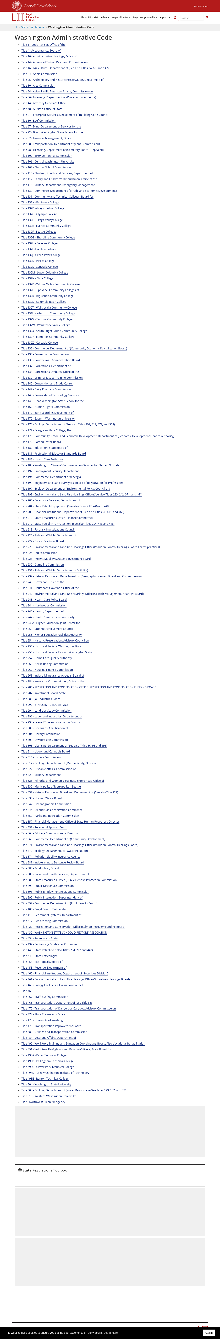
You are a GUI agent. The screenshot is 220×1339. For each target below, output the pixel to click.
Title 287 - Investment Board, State (43, 693)
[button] (207, 17)
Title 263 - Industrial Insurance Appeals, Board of (52, 675)
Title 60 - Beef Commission (38, 120)
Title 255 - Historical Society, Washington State (51, 646)
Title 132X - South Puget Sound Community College (54, 331)
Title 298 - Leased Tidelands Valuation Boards (50, 722)
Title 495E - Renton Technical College (45, 1078)
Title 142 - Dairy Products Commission (46, 389)
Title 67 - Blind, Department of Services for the (51, 126)
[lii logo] (25, 17)
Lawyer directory (120, 17)
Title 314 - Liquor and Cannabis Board (45, 751)
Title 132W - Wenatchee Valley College (45, 325)
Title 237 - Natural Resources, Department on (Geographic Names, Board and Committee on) (81, 576)
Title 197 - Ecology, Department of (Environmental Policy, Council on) (65, 488)
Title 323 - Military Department (41, 775)
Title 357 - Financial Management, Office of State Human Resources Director (70, 821)
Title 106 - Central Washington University (47, 161)
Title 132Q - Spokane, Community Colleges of (50, 290)
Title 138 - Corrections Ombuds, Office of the (50, 372)
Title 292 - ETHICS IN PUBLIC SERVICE (44, 705)
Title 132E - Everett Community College (46, 226)
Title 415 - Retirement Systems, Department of (51, 915)
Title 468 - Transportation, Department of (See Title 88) (56, 1003)
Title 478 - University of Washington (44, 1020)
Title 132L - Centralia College (39, 267)
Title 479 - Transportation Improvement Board (51, 1026)
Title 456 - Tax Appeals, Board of (42, 962)
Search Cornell (201, 6)
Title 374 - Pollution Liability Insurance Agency (50, 856)
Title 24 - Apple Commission (39, 74)
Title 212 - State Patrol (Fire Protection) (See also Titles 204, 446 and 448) (67, 524)
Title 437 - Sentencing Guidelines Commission (50, 944)
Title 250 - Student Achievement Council (47, 629)
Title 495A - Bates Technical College (44, 1055)
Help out (163, 17)
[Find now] (207, 17)
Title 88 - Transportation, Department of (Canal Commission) (60, 144)
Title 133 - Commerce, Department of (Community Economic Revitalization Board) (74, 348)
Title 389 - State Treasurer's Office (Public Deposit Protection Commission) (69, 880)
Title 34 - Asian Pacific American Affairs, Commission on (57, 91)
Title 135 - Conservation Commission (45, 354)
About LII (86, 17)
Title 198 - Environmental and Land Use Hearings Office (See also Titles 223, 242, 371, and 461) (81, 494)
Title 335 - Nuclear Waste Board (41, 798)
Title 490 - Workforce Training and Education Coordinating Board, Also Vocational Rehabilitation (83, 1043)
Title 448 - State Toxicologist (39, 956)
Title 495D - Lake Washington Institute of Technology (55, 1073)
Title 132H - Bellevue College (39, 243)
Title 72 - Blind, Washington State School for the (52, 132)
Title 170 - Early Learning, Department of (47, 413)
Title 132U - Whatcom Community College (48, 313)
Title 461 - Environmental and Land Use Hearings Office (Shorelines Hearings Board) (75, 979)
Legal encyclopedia (144, 17)
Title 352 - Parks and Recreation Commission (50, 816)
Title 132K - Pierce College (37, 261)
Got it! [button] (209, 1332)
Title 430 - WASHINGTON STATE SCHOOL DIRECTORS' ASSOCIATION (64, 932)
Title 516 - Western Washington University (48, 1096)
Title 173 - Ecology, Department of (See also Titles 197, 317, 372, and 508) (68, 424)
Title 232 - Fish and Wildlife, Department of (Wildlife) (54, 570)
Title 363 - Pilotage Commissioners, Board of (50, 833)
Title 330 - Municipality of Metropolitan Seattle (51, 786)
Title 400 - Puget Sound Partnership (44, 909)
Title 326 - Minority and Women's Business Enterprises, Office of (62, 781)
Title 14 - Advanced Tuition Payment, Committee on (54, 62)
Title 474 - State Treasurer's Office (43, 1014)
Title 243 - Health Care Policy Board (44, 599)
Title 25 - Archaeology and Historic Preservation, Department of (62, 80)
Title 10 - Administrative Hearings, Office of (48, 56)
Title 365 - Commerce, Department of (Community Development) (63, 839)
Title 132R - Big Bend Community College (47, 296)
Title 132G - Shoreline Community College (48, 237)
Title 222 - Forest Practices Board (42, 541)
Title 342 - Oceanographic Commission (46, 804)
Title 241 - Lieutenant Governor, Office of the (50, 588)
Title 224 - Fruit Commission (39, 553)
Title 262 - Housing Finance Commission (47, 670)
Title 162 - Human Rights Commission (45, 407)
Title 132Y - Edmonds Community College (47, 337)
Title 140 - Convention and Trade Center (47, 383)
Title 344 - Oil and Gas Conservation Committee (51, 810)
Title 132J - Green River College (41, 255)
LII (16, 27)
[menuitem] (85, 17)
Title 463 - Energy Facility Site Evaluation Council (52, 985)
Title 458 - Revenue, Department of (43, 967)
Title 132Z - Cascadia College (39, 342)
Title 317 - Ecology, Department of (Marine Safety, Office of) (59, 763)
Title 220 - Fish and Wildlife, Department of (48, 535)
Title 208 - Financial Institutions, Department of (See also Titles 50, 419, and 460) (72, 512)
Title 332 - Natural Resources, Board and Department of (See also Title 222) (69, 792)
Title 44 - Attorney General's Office (43, 103)
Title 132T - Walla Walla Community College (49, 307)
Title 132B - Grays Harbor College (42, 208)
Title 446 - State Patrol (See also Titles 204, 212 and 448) (57, 950)
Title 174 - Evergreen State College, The (46, 430)
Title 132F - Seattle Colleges (38, 231)
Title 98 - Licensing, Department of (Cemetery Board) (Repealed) (62, 150)
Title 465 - (27, 991)
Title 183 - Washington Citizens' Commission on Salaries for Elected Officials (70, 465)
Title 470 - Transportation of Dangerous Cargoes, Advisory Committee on (68, 1008)
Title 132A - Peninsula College (40, 202)
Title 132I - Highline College (38, 249)
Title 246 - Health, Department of (42, 611)
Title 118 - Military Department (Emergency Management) (58, 185)
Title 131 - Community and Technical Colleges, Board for (57, 196)
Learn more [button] (111, 1332)
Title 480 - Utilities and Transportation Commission (54, 1032)
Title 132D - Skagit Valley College (42, 220)
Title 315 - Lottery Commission (41, 757)
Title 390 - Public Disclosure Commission (47, 886)
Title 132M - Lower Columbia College (44, 272)
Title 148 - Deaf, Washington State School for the (52, 401)
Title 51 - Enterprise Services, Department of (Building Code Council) (65, 115)
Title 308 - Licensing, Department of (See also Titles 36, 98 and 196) (64, 745)
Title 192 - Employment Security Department (50, 471)
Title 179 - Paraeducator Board (41, 442)
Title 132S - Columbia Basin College (43, 302)
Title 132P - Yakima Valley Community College (50, 284)
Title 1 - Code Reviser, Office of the (43, 45)
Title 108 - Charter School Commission (46, 167)
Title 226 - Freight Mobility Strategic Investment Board (56, 559)
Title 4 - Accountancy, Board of (41, 50)
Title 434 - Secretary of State (39, 938)
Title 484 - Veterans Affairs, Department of (48, 1038)
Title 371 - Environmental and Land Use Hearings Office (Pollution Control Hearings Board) (79, 845)
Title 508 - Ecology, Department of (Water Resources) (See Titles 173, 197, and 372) (74, 1090)
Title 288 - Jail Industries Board (40, 699)
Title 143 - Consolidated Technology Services (50, 395)
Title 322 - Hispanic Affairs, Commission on (48, 769)
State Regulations (32, 27)
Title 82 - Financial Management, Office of (47, 138)
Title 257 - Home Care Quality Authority (46, 658)
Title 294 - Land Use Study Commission (46, 710)
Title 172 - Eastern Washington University (48, 418)
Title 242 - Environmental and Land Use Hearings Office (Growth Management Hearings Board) (82, 594)
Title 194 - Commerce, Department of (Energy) (51, 477)
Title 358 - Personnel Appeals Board (44, 827)
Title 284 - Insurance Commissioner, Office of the (52, 681)
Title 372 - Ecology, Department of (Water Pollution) (54, 851)
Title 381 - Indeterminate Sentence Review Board (52, 862)
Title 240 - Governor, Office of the (42, 582)
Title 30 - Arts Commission (38, 85)
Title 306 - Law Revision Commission (44, 740)
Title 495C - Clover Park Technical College (47, 1067)
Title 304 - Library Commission (40, 734)
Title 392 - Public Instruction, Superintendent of (51, 897)
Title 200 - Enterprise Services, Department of (50, 500)
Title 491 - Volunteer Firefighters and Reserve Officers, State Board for (66, 1049)
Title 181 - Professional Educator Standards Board (53, 453)
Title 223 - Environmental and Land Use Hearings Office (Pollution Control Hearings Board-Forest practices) (90, 547)
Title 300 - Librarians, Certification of (44, 728)
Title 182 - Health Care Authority (42, 459)
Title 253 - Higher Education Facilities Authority (51, 635)
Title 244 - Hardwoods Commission (44, 605)
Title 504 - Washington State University (46, 1084)
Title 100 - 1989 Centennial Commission (46, 156)
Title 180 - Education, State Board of (44, 448)
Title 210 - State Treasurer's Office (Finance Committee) (57, 518)
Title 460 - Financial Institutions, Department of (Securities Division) (64, 973)
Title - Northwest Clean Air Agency (43, 1102)
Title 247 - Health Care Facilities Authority (47, 617)
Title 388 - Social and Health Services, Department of (55, 874)
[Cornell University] (17, 5)
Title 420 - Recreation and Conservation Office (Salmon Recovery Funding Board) (73, 927)
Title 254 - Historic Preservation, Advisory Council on (55, 640)
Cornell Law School (39, 5)
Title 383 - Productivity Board (40, 868)
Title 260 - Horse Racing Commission (45, 664)
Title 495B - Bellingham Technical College (47, 1061)
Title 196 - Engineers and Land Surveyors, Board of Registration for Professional (72, 483)
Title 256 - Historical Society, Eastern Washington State (56, 652)
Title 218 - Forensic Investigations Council (48, 529)
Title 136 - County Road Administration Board (50, 360)
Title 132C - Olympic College (39, 214)
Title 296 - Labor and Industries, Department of (51, 716)
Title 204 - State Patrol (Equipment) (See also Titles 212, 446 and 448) (65, 506)
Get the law (100, 17)
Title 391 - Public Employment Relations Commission (55, 892)
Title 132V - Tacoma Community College (47, 319)
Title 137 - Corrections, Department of (45, 366)
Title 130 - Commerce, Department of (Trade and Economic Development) (69, 191)
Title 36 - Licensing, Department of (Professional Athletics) (58, 97)
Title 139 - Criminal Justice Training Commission (52, 378)
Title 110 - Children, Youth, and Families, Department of (57, 173)
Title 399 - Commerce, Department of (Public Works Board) (59, 903)
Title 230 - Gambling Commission (42, 564)
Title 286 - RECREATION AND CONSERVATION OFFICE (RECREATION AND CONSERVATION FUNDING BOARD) (89, 687)
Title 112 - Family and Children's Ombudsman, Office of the (59, 179)
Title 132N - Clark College (37, 278)
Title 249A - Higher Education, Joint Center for (50, 623)
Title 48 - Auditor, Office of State (41, 109)
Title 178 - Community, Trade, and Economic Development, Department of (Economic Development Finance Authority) (97, 436)
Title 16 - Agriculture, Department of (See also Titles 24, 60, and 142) (65, 68)
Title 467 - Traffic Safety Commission (44, 997)
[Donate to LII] (175, 17)
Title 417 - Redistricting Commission (44, 921)
